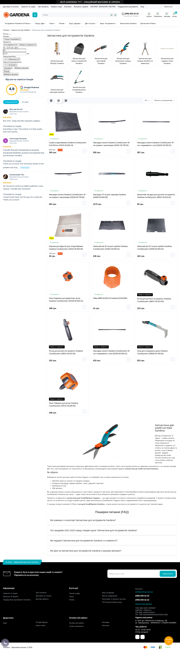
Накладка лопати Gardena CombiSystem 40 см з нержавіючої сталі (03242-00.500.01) (155, 144)
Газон (71, 596)
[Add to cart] (84, 151)
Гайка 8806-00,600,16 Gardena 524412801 (110, 298)
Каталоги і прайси (81, 7)
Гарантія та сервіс (28, 7)
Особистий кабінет (76, 623)
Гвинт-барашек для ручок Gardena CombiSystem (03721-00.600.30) (63, 404)
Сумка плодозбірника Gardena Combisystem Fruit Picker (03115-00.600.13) (67, 144)
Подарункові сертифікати (128, 7)
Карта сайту (40, 625)
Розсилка (105, 625)
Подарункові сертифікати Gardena (17, 600)
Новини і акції (56, 7)
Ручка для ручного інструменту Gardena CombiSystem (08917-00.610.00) (154, 300)
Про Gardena (43, 7)
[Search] (115, 15)
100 (146, 100)
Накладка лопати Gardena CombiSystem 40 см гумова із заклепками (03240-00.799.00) (67, 195)
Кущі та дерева (108, 593)
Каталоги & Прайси (10, 596)
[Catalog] (34, 14)
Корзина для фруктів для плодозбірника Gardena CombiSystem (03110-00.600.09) (66, 247)
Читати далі (25, 167)
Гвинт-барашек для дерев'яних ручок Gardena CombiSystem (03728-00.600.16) (66, 299)
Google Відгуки (42, 622)
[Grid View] (58, 100)
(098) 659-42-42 (131, 14)
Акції (142, 7)
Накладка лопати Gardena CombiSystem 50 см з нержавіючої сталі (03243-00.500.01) (111, 352)
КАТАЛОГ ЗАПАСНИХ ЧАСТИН (103, 7)
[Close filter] (10, 34)
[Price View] (65, 100)
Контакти (67, 7)
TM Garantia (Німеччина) (112, 602)
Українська (168, 7)
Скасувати (8, 68)
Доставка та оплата (11, 7)
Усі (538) (25, 102)
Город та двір (74, 593)
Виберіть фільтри (21, 68)
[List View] (51, 100)
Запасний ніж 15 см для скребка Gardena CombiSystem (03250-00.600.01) (154, 247)
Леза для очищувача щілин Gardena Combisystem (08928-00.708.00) (152, 352)
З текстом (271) (11, 102)
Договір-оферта (42, 599)
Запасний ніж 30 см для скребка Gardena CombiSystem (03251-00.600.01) (110, 247)
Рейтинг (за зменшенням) (163, 100)
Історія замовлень (76, 626)
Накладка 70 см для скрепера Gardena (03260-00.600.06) (109, 195)
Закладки (105, 622)
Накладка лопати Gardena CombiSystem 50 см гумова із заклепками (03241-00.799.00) (111, 144)
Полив (71, 600)
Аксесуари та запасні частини (114, 599)
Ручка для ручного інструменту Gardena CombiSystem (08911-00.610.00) (66, 352)
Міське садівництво (109, 596)
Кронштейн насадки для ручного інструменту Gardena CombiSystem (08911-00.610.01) (156, 195)
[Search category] (112, 15)
